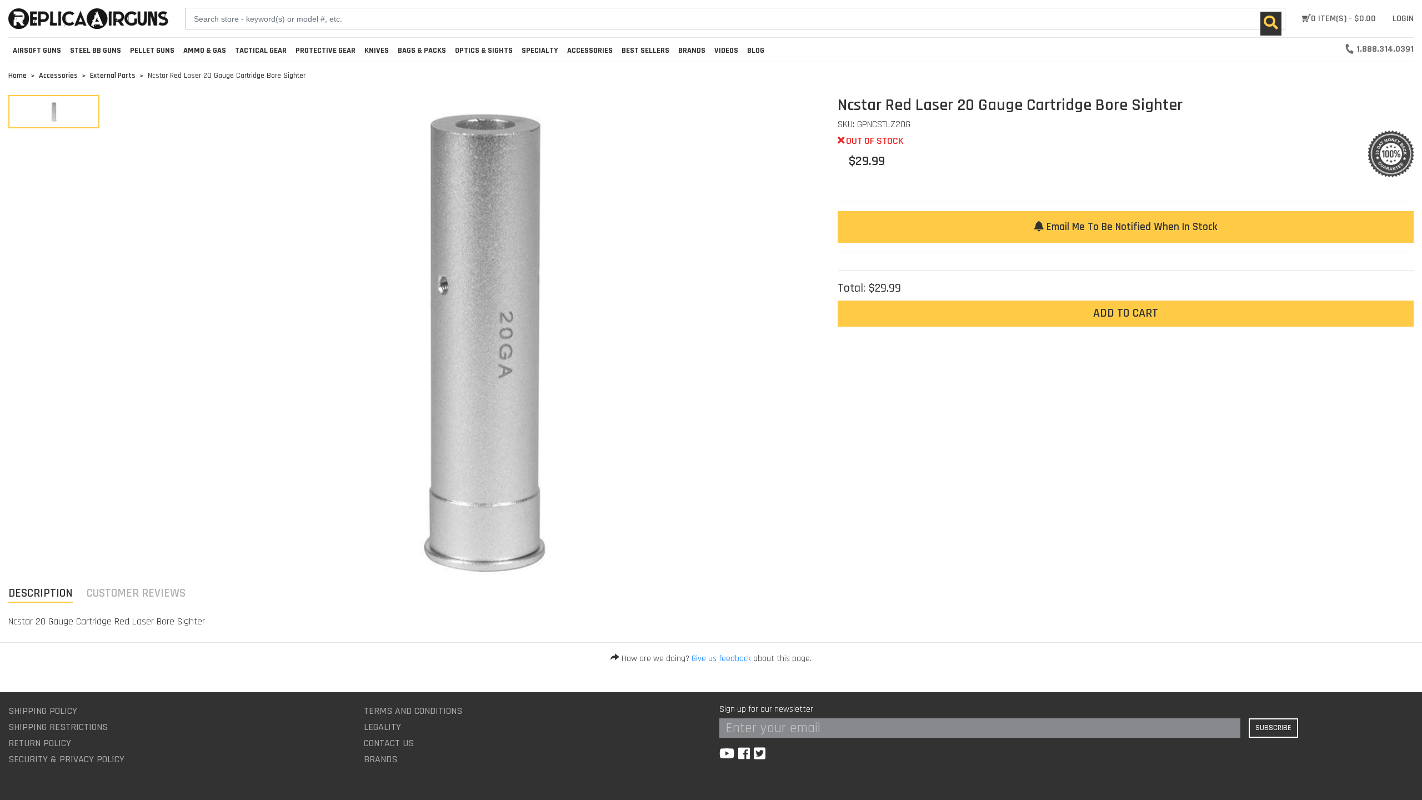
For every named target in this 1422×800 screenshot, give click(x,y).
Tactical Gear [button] (261, 51)
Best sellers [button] (645, 51)
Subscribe (1273, 728)
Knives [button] (376, 51)
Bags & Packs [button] (422, 51)
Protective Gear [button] (326, 51)
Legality (382, 727)
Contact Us (389, 743)
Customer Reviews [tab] (136, 593)
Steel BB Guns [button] (95, 51)
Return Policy (39, 743)
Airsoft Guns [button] (37, 51)
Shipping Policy (42, 710)
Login (1403, 18)
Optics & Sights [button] (484, 51)
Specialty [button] (540, 51)
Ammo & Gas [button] (204, 51)
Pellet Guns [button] (152, 51)
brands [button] (691, 51)
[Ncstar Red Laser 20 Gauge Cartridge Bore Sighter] (53, 111)
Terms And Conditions (413, 710)
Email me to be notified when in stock (1130, 227)
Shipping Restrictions (58, 727)
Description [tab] (40, 593)
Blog (755, 51)
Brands (380, 759)
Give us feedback (721, 658)
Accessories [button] (590, 51)
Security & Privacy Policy (66, 759)
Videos (726, 51)
